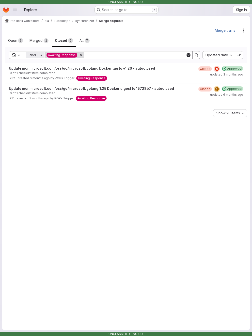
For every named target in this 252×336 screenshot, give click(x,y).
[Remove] (81, 55)
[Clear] (188, 55)
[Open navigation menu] (15, 10)
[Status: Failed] (217, 69)
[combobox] (218, 55)
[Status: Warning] (217, 89)
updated (226, 74)
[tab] (15, 40)
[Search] (196, 55)
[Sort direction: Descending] (239, 55)
